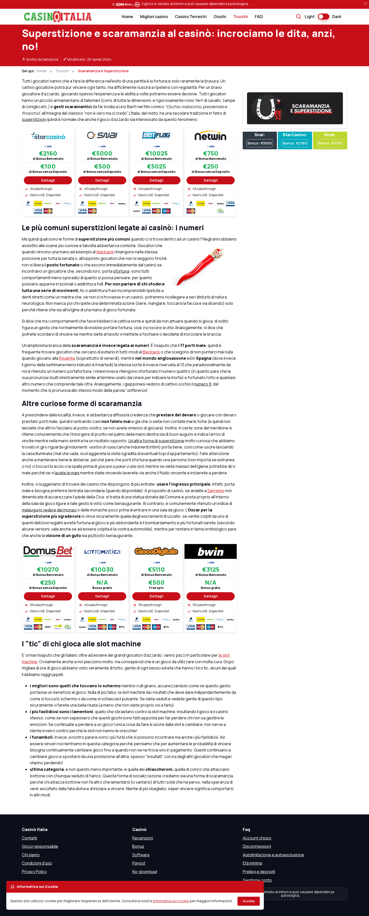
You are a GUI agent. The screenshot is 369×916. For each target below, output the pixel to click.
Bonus (138, 846)
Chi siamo (31, 855)
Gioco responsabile (40, 846)
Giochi (220, 16)
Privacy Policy (34, 871)
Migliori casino (154, 16)
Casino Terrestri (191, 16)
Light (310, 16)
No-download (144, 871)
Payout (138, 863)
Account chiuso (257, 838)
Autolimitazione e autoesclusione (273, 855)
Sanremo (215, 490)
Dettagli (48, 180)
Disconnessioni (257, 846)
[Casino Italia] (57, 17)
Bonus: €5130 (330, 142)
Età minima (252, 863)
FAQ (259, 16)
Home (127, 16)
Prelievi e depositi (259, 871)
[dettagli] (48, 135)
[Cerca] (299, 17)
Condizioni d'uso (37, 863)
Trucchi (240, 16)
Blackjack (151, 352)
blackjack (105, 252)
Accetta (249, 901)
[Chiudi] (365, 3)
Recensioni (142, 838)
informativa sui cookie (171, 900)
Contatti (29, 838)
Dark (336, 16)
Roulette (67, 358)
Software (141, 855)
